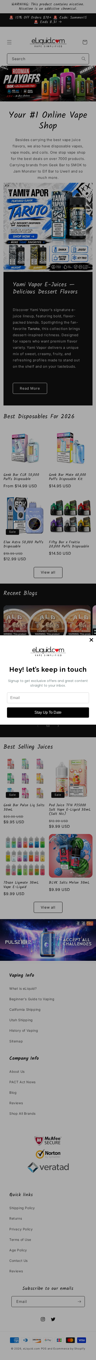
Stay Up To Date (48, 712)
